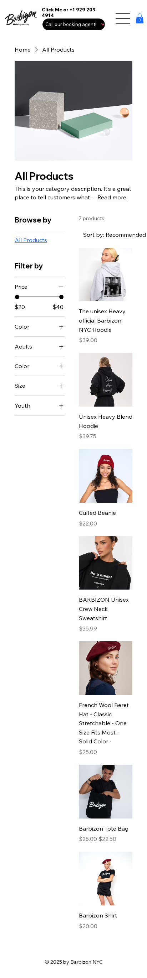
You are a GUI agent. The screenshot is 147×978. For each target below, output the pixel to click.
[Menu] (123, 18)
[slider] (17, 297)
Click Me (52, 9)
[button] (140, 18)
